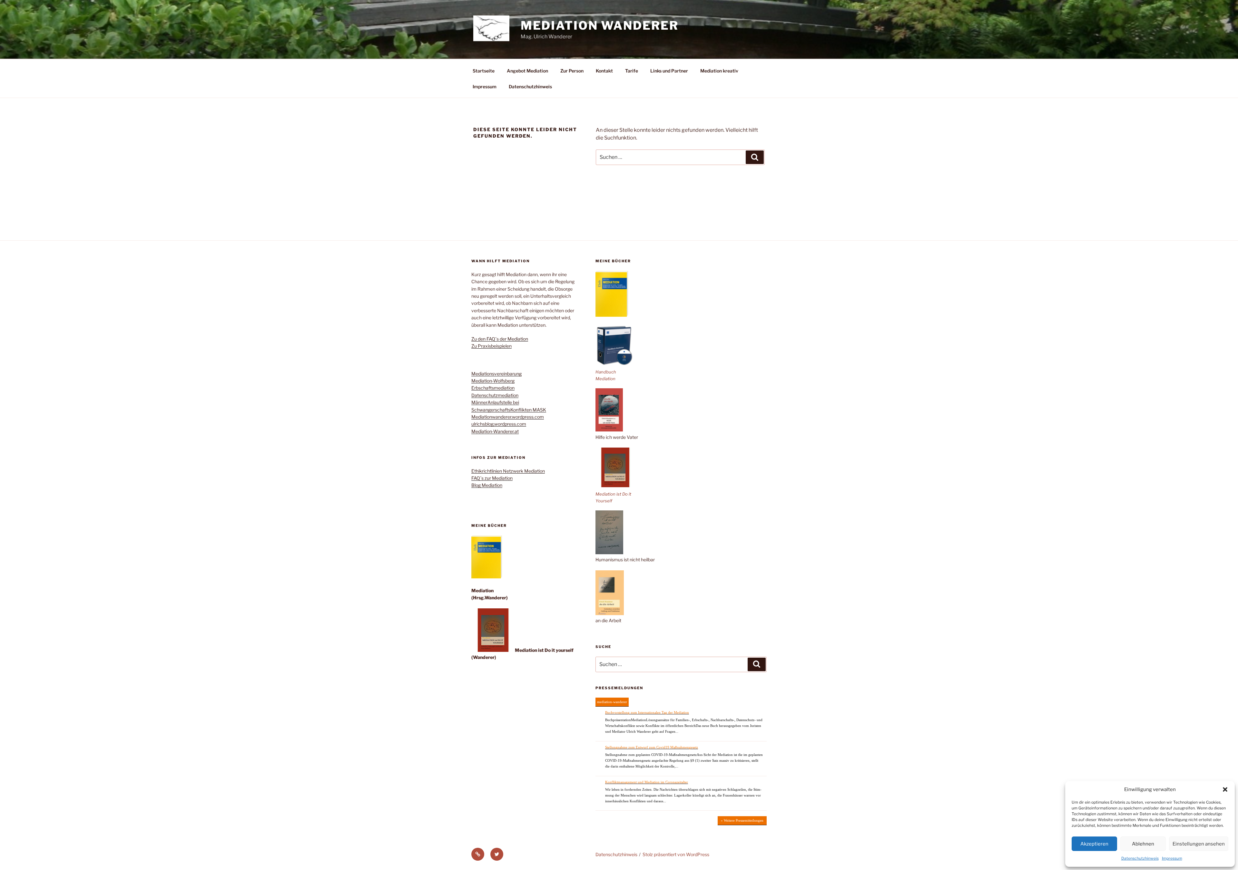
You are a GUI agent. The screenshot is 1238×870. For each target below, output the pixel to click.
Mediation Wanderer (600, 25)
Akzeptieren (1094, 844)
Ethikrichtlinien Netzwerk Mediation (508, 471)
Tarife (631, 70)
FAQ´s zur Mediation (492, 478)
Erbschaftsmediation (493, 388)
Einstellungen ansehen (1199, 844)
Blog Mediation (486, 485)
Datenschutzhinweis (1140, 858)
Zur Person (572, 70)
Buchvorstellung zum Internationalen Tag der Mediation (647, 712)
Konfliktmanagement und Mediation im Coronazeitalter (646, 782)
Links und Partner (669, 70)
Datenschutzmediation (494, 395)
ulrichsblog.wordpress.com (498, 424)
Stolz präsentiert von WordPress (676, 854)
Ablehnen (1143, 844)
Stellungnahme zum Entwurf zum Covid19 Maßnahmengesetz (651, 747)
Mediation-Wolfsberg (493, 380)
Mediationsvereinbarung (496, 373)
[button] (1225, 789)
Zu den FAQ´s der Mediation (499, 339)
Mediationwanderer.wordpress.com (507, 417)
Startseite (484, 70)
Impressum (1172, 858)
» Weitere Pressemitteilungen (742, 820)
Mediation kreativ (719, 70)
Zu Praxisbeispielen (491, 346)
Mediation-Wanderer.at (495, 431)
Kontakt (604, 70)
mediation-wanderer (612, 702)
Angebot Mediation (527, 70)
